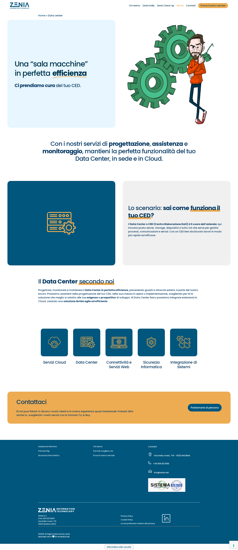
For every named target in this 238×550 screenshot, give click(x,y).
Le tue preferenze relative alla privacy (138, 523)
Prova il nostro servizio (104, 455)
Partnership (44, 451)
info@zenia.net (161, 472)
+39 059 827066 (160, 463)
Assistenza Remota (47, 446)
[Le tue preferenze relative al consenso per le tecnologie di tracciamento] (233, 545)
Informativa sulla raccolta (119, 547)
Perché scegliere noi (103, 451)
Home (41, 15)
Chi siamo (98, 446)
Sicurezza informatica (48, 455)
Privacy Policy (127, 516)
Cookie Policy (127, 520)
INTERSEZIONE (64, 536)
